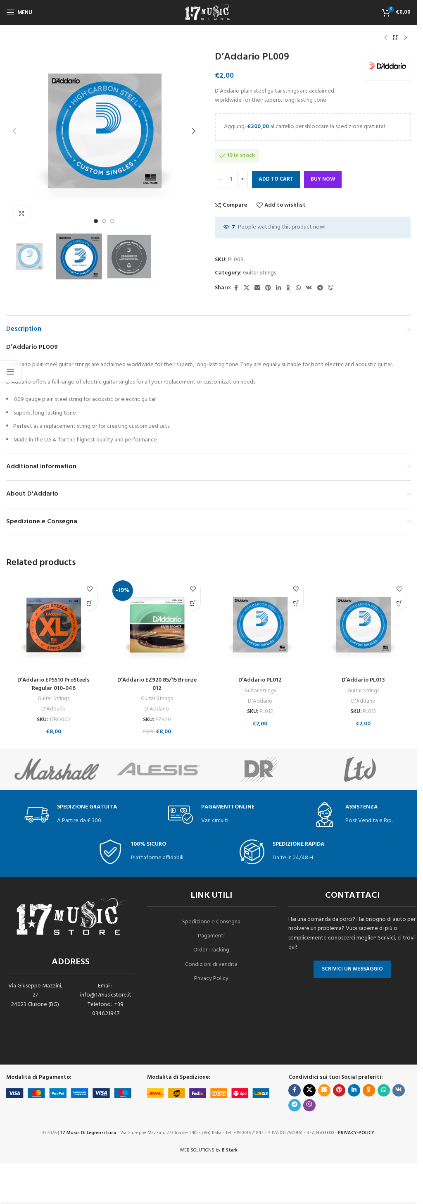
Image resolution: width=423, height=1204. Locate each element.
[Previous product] (386, 38)
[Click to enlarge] (21, 214)
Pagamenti (211, 936)
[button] (14, 131)
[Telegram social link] (320, 288)
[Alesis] (158, 769)
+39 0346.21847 (108, 1009)
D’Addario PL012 (259, 680)
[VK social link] (309, 288)
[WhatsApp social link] (298, 288)
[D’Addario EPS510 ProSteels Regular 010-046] (53, 624)
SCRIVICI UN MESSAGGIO (352, 969)
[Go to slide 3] (112, 221)
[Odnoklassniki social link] (288, 288)
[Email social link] (257, 288)
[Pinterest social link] (268, 288)
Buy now (323, 179)
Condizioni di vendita (211, 964)
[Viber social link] (331, 288)
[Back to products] (396, 38)
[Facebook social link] (236, 288)
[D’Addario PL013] (363, 624)
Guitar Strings (259, 273)
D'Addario (53, 709)
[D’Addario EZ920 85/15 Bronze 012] (156, 624)
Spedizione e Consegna (211, 922)
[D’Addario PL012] (260, 624)
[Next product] (406, 38)
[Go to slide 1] (96, 221)
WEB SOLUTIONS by (209, 1150)
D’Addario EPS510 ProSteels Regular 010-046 (53, 684)
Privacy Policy (211, 978)
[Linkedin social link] (278, 288)
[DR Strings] (259, 769)
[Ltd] (360, 769)
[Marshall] (56, 769)
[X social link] (246, 288)
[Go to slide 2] (104, 221)
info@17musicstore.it (105, 995)
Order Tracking (211, 950)
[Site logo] (208, 12)
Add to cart (276, 179)
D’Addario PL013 (363, 680)
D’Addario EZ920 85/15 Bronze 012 (157, 684)
